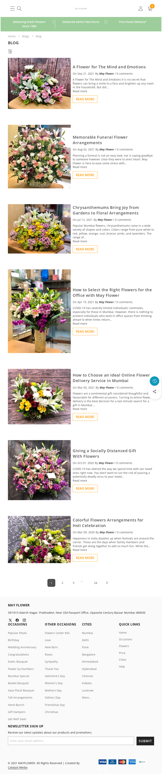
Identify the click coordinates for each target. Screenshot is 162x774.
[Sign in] (140, 8)
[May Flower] (81, 8)
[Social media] (154, 391)
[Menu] (12, 8)
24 (95, 583)
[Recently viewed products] (154, 381)
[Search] (19, 8)
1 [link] (51, 583)
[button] (154, 402)
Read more (80, 91)
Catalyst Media (17, 767)
